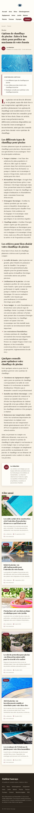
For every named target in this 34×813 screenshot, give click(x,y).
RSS (28, 792)
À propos (18, 19)
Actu (10, 11)
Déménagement (24, 11)
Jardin (19, 15)
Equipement (6, 15)
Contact (27, 19)
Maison (25, 15)
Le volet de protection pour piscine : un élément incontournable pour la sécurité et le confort (17, 657)
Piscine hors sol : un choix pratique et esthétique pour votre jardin (17, 612)
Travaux (11, 19)
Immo (13, 15)
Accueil (4, 11)
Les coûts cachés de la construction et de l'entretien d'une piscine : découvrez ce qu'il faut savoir (17, 521)
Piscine (4, 19)
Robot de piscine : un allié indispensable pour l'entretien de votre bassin (13, 567)
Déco (15, 11)
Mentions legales (20, 792)
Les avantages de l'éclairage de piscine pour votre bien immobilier (17, 748)
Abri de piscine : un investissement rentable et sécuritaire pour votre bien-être (16, 703)
